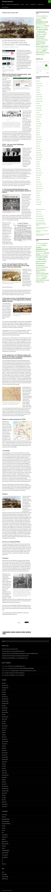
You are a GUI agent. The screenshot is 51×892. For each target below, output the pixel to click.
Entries (4, 874)
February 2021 (38, 94)
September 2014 (39, 172)
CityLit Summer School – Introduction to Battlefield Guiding (41, 224)
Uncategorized (5, 857)
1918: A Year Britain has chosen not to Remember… (16, 43)
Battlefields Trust (41, 24)
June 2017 (38, 128)
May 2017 (38, 130)
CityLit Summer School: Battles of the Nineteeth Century (42, 228)
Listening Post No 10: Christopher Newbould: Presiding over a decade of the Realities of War (20, 653)
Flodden (46, 32)
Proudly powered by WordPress (7, 890)
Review (3, 848)
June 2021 (38, 87)
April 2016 (38, 146)
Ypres (42, 54)
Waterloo (40, 51)
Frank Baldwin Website (40, 220)
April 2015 (38, 166)
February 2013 (38, 202)
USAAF (37, 51)
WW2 (37, 52)
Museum (41, 44)
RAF (42, 47)
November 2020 (39, 98)
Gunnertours (40, 38)
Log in (3, 872)
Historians (38, 39)
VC (2, 861)
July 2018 (38, 119)
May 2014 (38, 177)
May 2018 (38, 121)
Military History (40, 4)
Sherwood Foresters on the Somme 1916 (10, 649)
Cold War (3, 825)
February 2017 (38, 137)
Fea (36, 32)
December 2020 (39, 96)
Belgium (13, 632)
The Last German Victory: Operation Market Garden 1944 (13, 651)
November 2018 (39, 114)
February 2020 (38, 105)
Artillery (39, 20)
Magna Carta (41, 41)
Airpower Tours (39, 213)
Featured (18, 632)
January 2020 (38, 107)
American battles (39, 18)
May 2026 (38, 81)
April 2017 (38, 132)
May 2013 (38, 197)
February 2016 (38, 150)
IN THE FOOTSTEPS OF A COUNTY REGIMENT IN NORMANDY (21, 668)
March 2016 (38, 148)
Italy (41, 39)
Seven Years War (41, 49)
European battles (42, 29)
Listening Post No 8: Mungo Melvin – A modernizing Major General (14, 657)
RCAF (44, 47)
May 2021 (38, 89)
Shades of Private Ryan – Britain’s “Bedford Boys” (15, 672)
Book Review (42, 25)
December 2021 (39, 83)
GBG (41, 34)
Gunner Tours (38, 211)
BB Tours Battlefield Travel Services (12, 4)
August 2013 (38, 190)
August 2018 (38, 116)
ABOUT (3, 4)
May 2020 (38, 103)
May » (48, 72)
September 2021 (39, 85)
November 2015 (39, 157)
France (23, 632)
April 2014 (38, 179)
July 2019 (38, 112)
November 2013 (39, 186)
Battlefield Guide (6, 632)
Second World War (5, 850)
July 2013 (38, 193)
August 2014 (38, 175)
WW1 (4, 633)
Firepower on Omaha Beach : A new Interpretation (14, 675)
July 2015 (38, 161)
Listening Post (5, 837)
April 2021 (38, 92)
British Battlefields (39, 216)
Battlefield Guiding (6, 40)
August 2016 (38, 141)
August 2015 (38, 159)
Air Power (45, 16)
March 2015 (38, 168)
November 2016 (39, 139)
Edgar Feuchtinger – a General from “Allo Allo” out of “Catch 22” (24, 670)
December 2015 (39, 154)
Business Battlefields (40, 218)
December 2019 (39, 110)
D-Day (46, 27)
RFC (46, 47)
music (44, 44)
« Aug (37, 72)
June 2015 (38, 163)
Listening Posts (33, 4)
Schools (37, 49)
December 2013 (39, 184)
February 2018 (38, 123)
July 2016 (38, 143)
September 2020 (39, 101)
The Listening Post (5, 7)
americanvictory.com (15, 602)
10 (46, 65)
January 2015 (38, 170)
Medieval (38, 43)
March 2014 (38, 181)
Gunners (42, 36)
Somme (46, 49)
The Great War (22, 40)
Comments (5, 876)
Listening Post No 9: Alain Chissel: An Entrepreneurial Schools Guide (15, 655)
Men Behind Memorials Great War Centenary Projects (42, 235)
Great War (28, 632)
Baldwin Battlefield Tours (41, 209)
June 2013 (38, 195)
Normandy (45, 46)
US (2, 859)
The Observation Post (7, 1)
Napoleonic (39, 46)
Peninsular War (38, 275)
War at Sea (4, 863)
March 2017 (38, 134)
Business (42, 27)
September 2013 (39, 188)
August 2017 (38, 125)
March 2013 (38, 199)
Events (22, 4)
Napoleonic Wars (5, 843)
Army (44, 18)
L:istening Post (5, 834)
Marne (45, 41)
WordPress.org (5, 878)
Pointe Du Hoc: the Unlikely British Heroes (16, 666)
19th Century (39, 16)
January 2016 (38, 152)
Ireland (3, 830)
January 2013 (38, 204)
